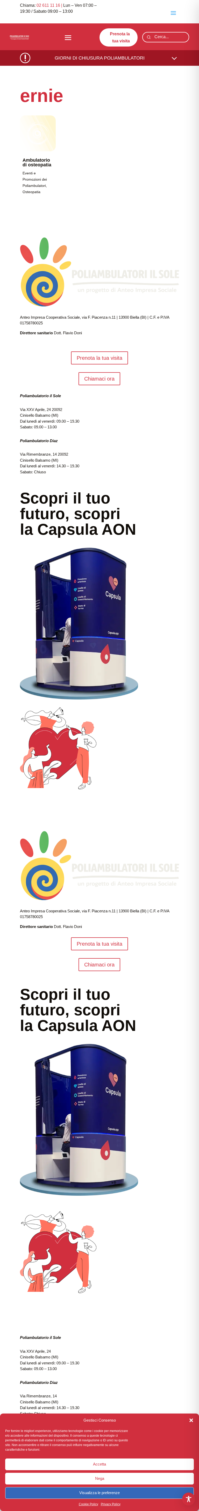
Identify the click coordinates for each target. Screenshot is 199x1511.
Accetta (99, 1464)
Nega (99, 1478)
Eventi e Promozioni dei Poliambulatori (35, 179)
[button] (191, 1420)
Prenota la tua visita (120, 37)
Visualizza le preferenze (99, 1492)
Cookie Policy (88, 1504)
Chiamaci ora (99, 379)
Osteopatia (31, 192)
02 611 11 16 (48, 5)
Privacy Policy (110, 1504)
